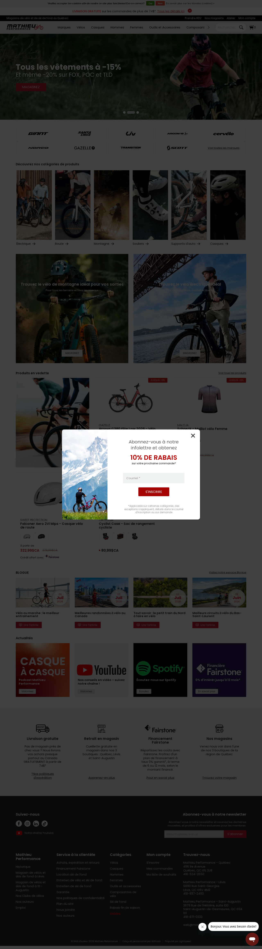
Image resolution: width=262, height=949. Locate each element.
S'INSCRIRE (154, 491)
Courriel (133, 478)
